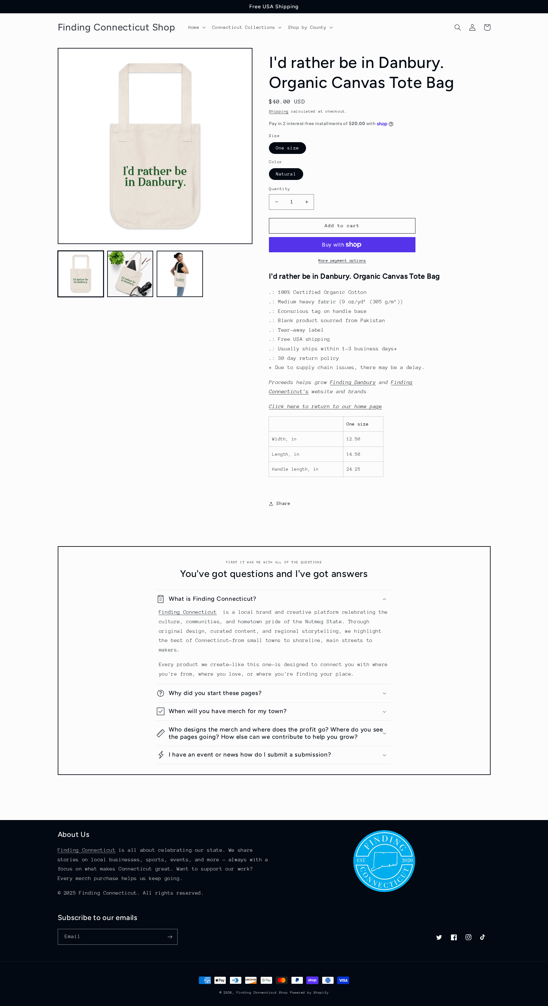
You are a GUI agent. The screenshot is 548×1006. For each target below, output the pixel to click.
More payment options (342, 260)
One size (287, 147)
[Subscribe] (169, 936)
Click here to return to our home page (325, 406)
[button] (196, 27)
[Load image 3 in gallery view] (180, 274)
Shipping (279, 111)
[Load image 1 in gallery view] (81, 274)
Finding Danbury (353, 382)
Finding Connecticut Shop (262, 993)
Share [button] (283, 503)
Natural (286, 173)
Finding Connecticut (188, 612)
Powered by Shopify (309, 993)
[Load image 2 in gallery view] (130, 274)
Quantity (279, 188)
